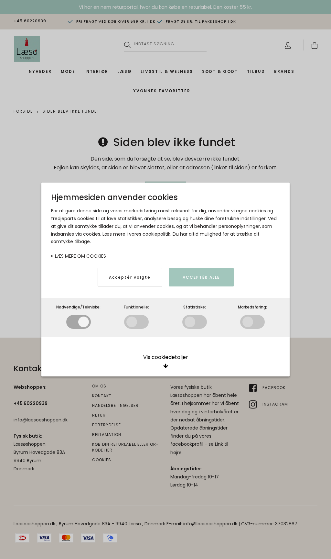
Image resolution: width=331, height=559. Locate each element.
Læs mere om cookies (80, 256)
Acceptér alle (201, 277)
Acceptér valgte (130, 277)
